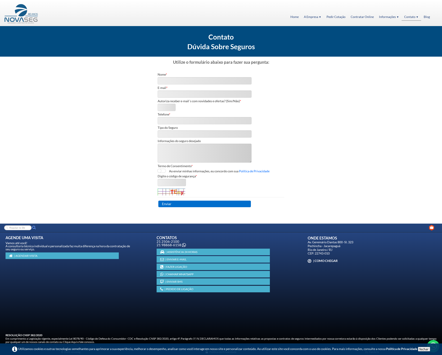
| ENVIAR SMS (173, 281)
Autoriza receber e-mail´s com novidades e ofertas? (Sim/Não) (199, 101)
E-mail (162, 88)
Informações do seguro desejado (179, 141)
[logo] (21, 13)
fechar (424, 349)
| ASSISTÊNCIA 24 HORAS (181, 251)
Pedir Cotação (335, 17)
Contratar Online (362, 17)
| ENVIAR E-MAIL (175, 259)
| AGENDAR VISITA (25, 255)
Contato (411, 17)
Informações (389, 17)
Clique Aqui (70, 341)
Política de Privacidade (254, 171)
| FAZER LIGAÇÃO (176, 266)
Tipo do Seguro (168, 127)
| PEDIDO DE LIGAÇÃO (179, 289)
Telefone (163, 114)
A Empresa (312, 17)
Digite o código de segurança (177, 176)
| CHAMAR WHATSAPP (179, 274)
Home (294, 17)
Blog (427, 17)
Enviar (166, 204)
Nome (162, 74)
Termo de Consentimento (174, 166)
